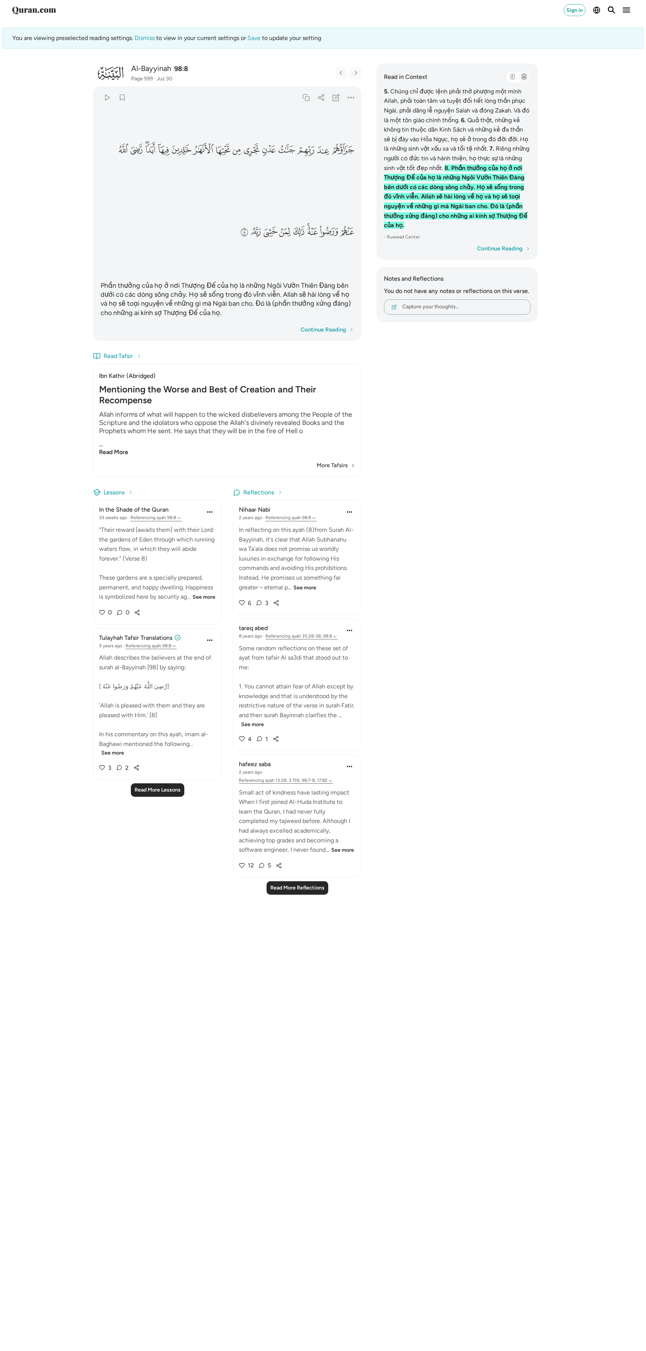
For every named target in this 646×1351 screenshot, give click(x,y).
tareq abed (253, 628)
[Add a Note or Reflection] (336, 97)
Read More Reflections (297, 888)
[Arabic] (512, 77)
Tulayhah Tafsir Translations (135, 637)
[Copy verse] (306, 97)
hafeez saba (255, 764)
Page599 (142, 78)
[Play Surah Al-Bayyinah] (107, 97)
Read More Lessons (158, 790)
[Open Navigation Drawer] (626, 10)
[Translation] (523, 77)
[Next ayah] (356, 73)
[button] (343, 150)
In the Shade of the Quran (134, 509)
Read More (113, 452)
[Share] (320, 97)
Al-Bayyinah (151, 68)
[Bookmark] (122, 97)
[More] (351, 97)
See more (204, 597)
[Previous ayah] (341, 73)
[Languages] (596, 10)
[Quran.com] (34, 10)
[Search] (611, 10)
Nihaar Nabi (254, 509)
